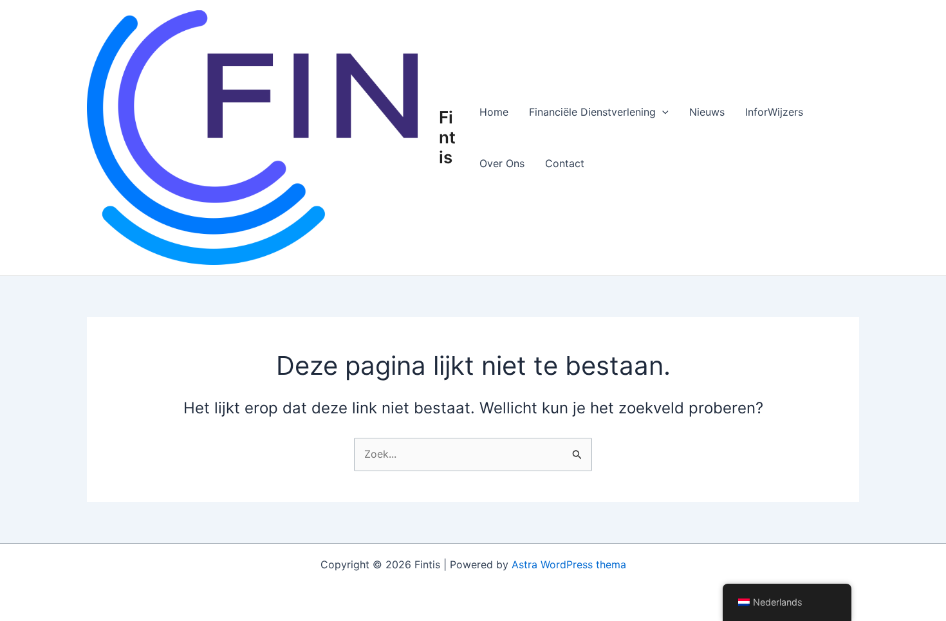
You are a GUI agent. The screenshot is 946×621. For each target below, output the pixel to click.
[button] (662, 112)
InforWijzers (774, 111)
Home (493, 111)
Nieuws (707, 111)
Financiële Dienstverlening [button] (592, 111)
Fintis (447, 137)
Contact (564, 163)
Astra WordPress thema (569, 564)
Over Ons (501, 163)
